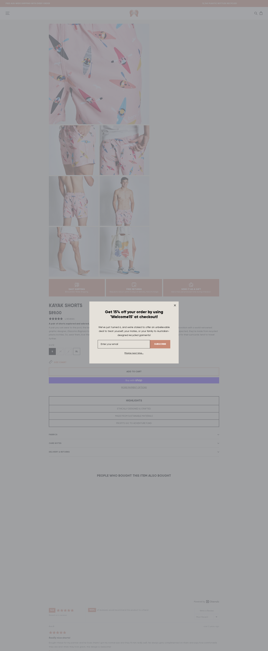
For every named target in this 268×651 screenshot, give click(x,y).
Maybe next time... (134, 353)
